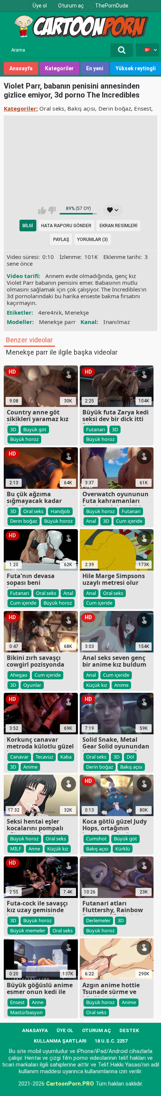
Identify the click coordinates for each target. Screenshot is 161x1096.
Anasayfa (21, 68)
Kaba (66, 756)
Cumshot (96, 838)
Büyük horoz (24, 439)
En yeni (94, 68)
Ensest (142, 108)
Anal (91, 521)
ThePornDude (111, 6)
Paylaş (61, 239)
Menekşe (77, 312)
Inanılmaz (116, 321)
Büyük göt (34, 429)
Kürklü (122, 848)
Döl (130, 756)
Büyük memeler (27, 930)
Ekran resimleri (118, 225)
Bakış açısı (81, 108)
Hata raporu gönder (66, 225)
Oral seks (51, 108)
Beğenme (52, 210)
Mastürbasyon (26, 1012)
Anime (121, 685)
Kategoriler (59, 68)
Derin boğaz (114, 108)
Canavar (19, 756)
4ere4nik (50, 312)
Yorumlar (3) (92, 239)
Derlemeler (98, 920)
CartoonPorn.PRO (70, 1083)
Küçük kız (96, 685)
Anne (34, 848)
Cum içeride (129, 521)
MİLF (15, 848)
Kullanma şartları (60, 1041)
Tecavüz (44, 756)
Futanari (95, 429)
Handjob (60, 511)
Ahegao (18, 675)
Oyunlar (32, 685)
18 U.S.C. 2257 (111, 1041)
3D (13, 429)
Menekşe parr (57, 321)
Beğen (42, 210)
